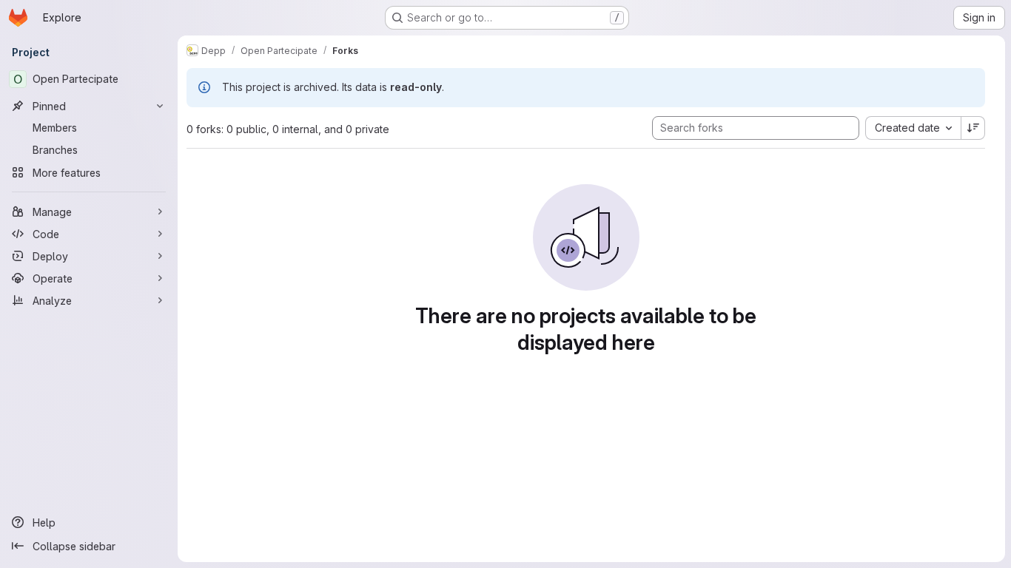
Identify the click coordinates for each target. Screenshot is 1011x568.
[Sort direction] (973, 128)
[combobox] (913, 128)
